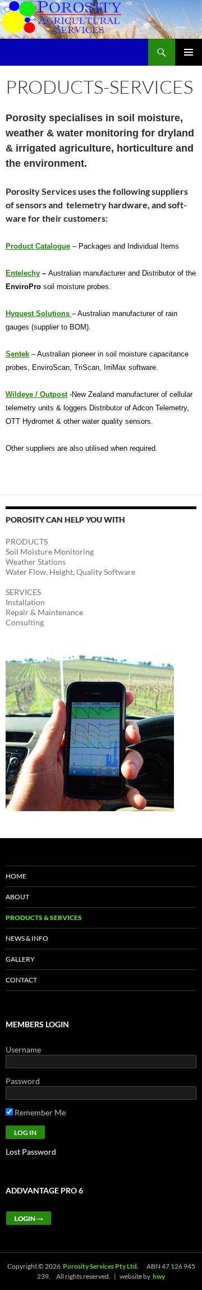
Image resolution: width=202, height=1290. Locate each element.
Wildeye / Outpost (36, 394)
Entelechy (23, 273)
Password (23, 1081)
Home (16, 876)
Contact (21, 980)
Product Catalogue (38, 246)
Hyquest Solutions (39, 313)
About (17, 897)
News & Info (27, 938)
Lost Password (31, 1151)
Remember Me (39, 1112)
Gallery (20, 959)
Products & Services (44, 917)
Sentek (17, 354)
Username (23, 1049)
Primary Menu (188, 52)
